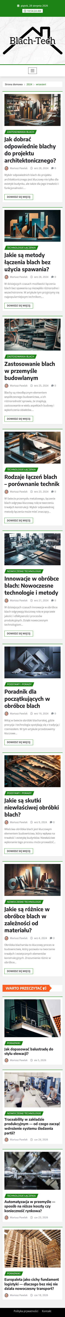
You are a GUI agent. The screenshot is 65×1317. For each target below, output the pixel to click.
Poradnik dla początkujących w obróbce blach (27, 698)
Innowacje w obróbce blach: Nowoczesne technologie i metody (31, 585)
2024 (29, 84)
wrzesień (41, 84)
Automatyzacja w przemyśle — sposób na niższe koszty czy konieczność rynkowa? (29, 1206)
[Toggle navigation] (32, 71)
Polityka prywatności (26, 1311)
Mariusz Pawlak (18, 168)
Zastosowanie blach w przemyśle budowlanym (29, 370)
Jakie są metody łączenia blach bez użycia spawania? (27, 261)
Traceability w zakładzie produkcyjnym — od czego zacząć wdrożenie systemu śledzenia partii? (32, 1126)
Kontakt (46, 1311)
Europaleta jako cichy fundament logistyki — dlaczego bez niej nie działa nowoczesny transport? (31, 1284)
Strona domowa (14, 84)
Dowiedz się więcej (18, 196)
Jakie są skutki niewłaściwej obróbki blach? (31, 807)
